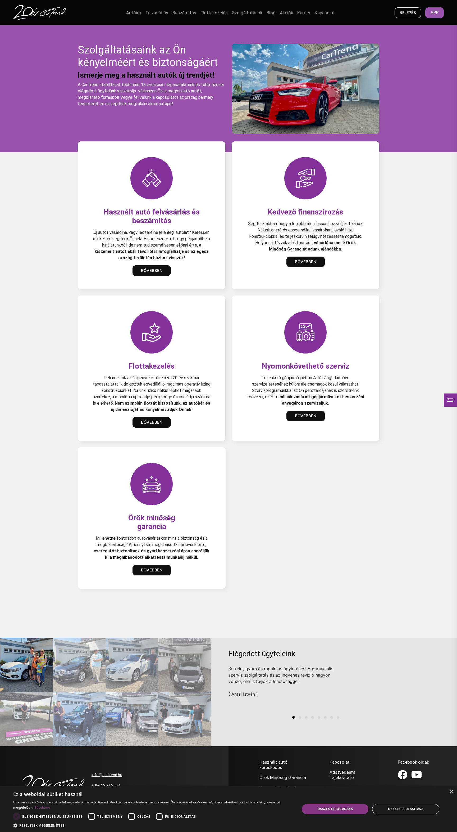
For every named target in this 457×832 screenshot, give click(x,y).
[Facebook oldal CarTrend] (402, 775)
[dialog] (228, 809)
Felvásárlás (157, 12)
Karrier (303, 12)
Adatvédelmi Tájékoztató (342, 775)
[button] (293, 717)
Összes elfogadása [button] (335, 809)
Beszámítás (184, 12)
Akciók (286, 12)
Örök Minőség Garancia (282, 777)
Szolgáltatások (247, 12)
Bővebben (151, 270)
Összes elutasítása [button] (405, 809)
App (435, 12)
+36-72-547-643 (106, 785)
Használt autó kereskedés (273, 764)
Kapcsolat (325, 12)
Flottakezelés (214, 12)
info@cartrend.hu (107, 774)
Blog (271, 12)
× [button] (451, 792)
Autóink (133, 12)
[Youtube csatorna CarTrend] (416, 775)
